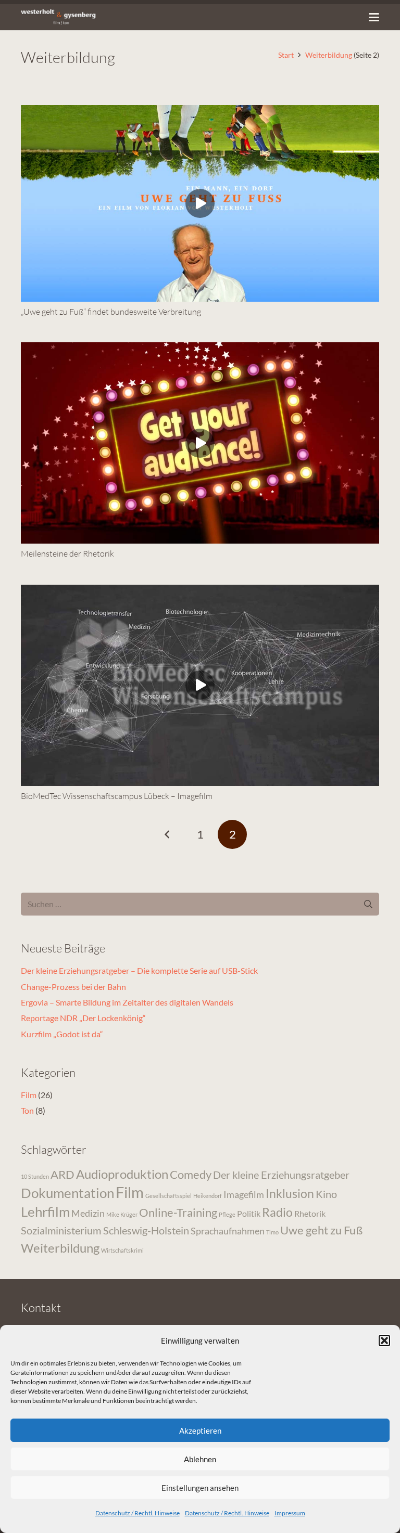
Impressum (289, 1513)
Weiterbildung (60, 1247)
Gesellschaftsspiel (168, 1195)
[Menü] (374, 17)
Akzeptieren (200, 1430)
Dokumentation (67, 1193)
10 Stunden (35, 1176)
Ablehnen (200, 1459)
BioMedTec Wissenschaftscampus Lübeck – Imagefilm (117, 796)
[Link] (58, 17)
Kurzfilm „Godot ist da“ (62, 1034)
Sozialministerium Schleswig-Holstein (105, 1230)
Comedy (190, 1174)
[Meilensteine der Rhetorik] (200, 443)
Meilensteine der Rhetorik (67, 553)
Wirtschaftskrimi (122, 1250)
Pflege (227, 1214)
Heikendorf (207, 1195)
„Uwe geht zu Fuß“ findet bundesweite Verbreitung (111, 311)
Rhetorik (310, 1213)
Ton (27, 1110)
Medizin (88, 1213)
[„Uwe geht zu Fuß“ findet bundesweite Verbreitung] (200, 203)
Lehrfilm (45, 1211)
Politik (248, 1213)
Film (28, 1095)
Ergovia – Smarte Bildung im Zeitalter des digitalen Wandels (127, 1002)
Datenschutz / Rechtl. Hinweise (137, 1513)
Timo (272, 1232)
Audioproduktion (122, 1173)
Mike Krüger (122, 1214)
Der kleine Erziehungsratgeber (281, 1174)
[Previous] (167, 834)
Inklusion (290, 1193)
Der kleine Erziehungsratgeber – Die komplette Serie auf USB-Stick (139, 970)
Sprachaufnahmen (228, 1230)
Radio (277, 1212)
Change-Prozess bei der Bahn (73, 986)
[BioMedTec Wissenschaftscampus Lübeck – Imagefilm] (200, 685)
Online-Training (178, 1212)
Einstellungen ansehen (200, 1487)
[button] (384, 1340)
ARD (62, 1174)
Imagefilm (243, 1194)
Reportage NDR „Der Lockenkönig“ (83, 1018)
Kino (326, 1194)
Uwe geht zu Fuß (321, 1230)
